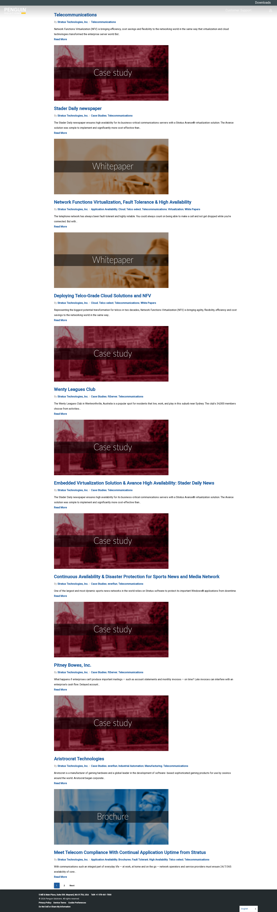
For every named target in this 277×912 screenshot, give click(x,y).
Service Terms (59, 903)
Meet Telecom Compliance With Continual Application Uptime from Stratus (130, 852)
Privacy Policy (45, 903)
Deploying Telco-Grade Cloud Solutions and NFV (102, 295)
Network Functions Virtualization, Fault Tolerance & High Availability (122, 202)
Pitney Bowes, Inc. (72, 665)
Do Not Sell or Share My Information (55, 907)
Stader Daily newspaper (78, 108)
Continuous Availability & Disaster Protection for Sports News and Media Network (136, 576)
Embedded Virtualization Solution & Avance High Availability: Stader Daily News (134, 483)
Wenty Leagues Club (74, 389)
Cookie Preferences (77, 903)
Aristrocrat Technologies (79, 758)
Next (72, 885)
